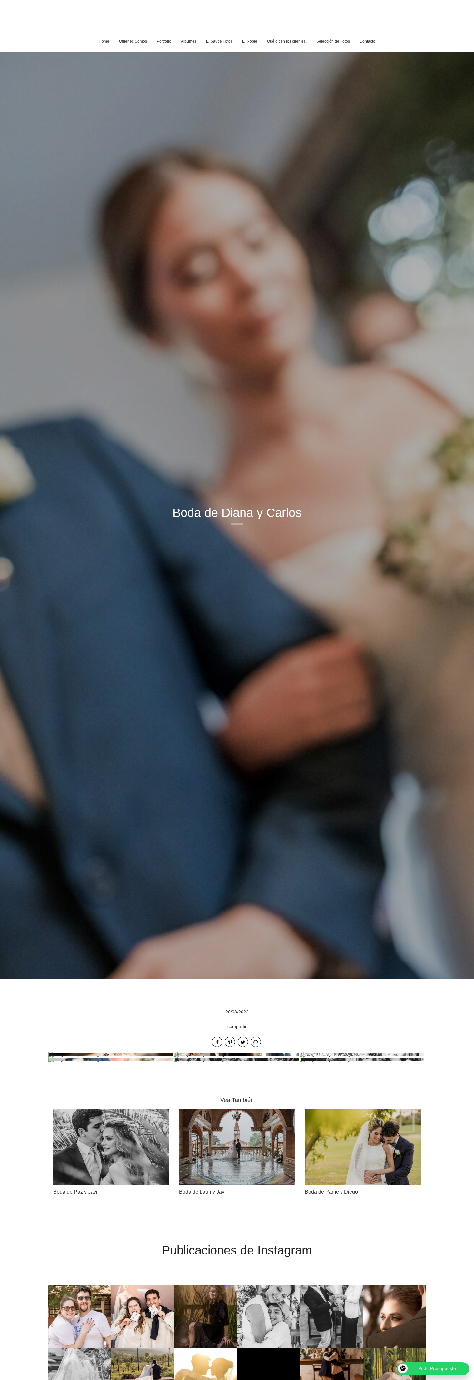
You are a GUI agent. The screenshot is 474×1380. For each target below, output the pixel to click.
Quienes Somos (133, 41)
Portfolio (164, 41)
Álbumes (188, 41)
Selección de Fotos (333, 41)
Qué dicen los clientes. (287, 41)
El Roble (249, 41)
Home (104, 41)
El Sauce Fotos (219, 41)
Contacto (367, 41)
